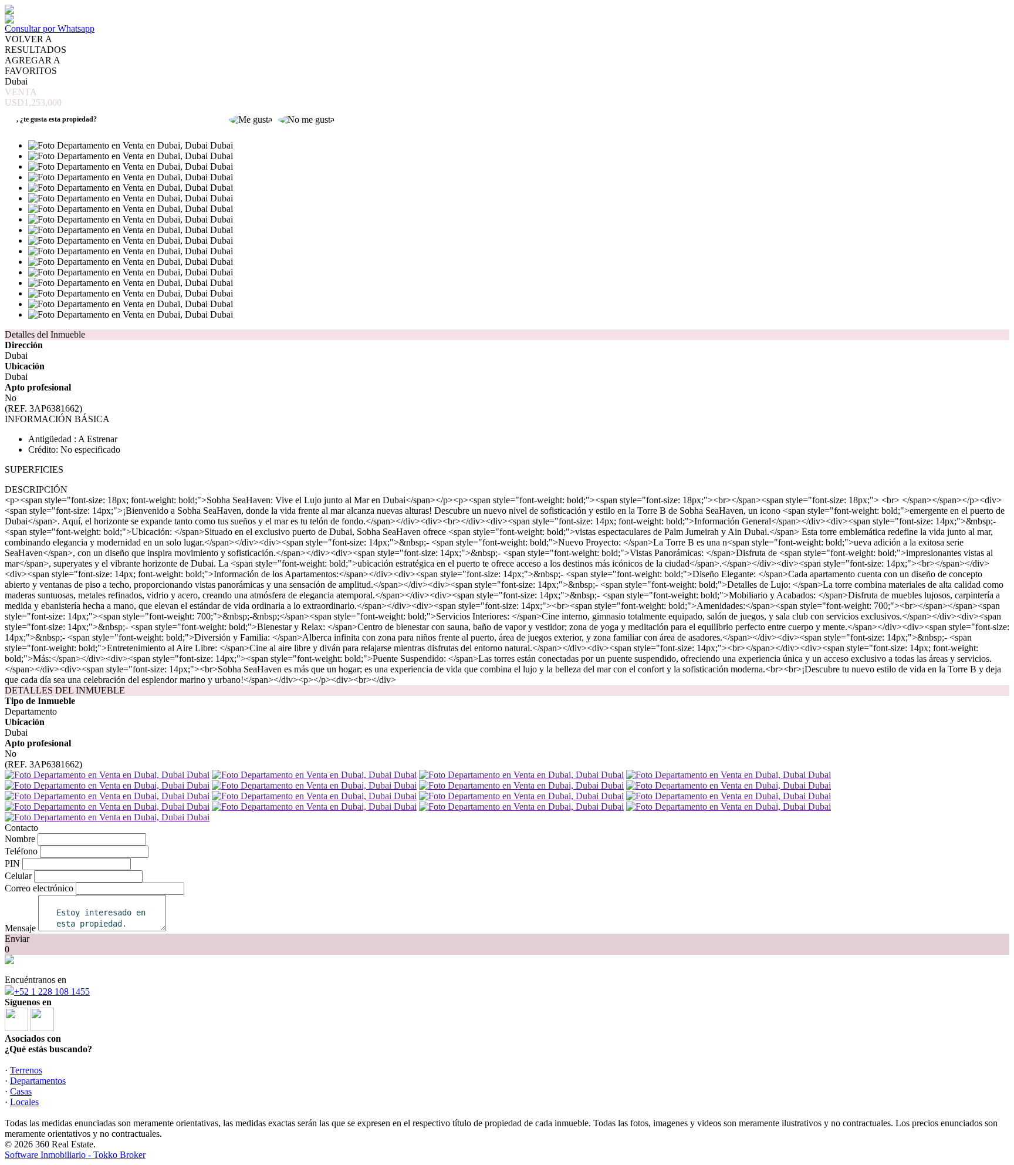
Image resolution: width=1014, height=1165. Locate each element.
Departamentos (38, 1081)
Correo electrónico (39, 888)
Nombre (20, 839)
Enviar (17, 939)
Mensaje (20, 928)
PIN (12, 863)
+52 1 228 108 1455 (52, 991)
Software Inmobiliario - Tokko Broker (75, 1155)
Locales (24, 1102)
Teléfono (21, 851)
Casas (21, 1091)
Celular (18, 876)
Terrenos (26, 1070)
